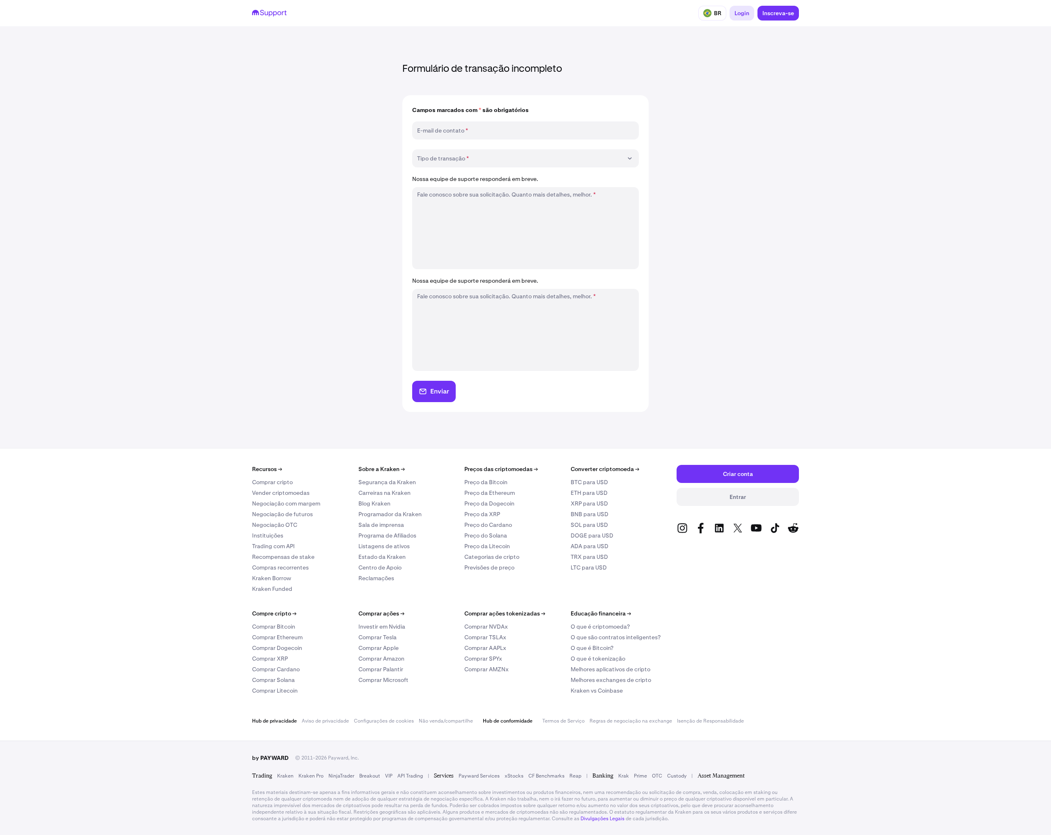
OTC (657, 776)
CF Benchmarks (546, 776)
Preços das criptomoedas (501, 469)
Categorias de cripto (491, 556)
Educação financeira (601, 613)
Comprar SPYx (483, 658)
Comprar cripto (272, 482)
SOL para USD (589, 524)
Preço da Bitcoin (485, 482)
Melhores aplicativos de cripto (610, 669)
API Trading (410, 776)
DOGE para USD (592, 535)
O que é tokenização (598, 658)
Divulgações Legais (602, 818)
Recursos (267, 469)
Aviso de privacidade (325, 721)
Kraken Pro (311, 776)
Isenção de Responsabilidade (710, 721)
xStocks (514, 776)
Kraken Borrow (271, 578)
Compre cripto (274, 613)
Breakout (369, 776)
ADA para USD (589, 546)
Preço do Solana (485, 535)
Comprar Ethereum (277, 637)
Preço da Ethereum (489, 492)
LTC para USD (589, 567)
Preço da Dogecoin (489, 503)
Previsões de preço (489, 567)
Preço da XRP (482, 514)
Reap (575, 776)
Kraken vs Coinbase (597, 690)
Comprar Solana (273, 680)
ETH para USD (589, 492)
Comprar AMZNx (486, 669)
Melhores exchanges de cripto (611, 680)
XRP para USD (589, 503)
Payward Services (479, 776)
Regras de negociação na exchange (631, 721)
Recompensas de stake (283, 556)
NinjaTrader (341, 776)
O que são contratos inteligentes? (616, 637)
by (270, 758)
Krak (623, 776)
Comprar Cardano (276, 669)
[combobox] (519, 158)
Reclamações (376, 578)
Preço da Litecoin (487, 546)
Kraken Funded (272, 589)
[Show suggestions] (630, 158)
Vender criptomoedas (281, 492)
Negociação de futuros (282, 514)
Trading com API (273, 546)
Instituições (267, 535)
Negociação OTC (274, 524)
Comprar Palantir (380, 669)
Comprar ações (381, 613)
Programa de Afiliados (387, 535)
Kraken (285, 776)
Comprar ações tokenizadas (504, 613)
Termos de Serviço (563, 721)
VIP (388, 776)
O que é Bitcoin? (592, 648)
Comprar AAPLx (485, 648)
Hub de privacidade (274, 721)
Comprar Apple (378, 648)
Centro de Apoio (380, 567)
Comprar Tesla (377, 637)
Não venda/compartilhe (446, 721)
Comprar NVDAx (486, 626)
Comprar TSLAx (485, 637)
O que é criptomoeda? (600, 626)
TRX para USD (589, 556)
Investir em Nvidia (381, 626)
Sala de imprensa (381, 524)
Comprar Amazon (381, 658)
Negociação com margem (286, 503)
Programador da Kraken (390, 514)
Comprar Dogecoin (277, 648)
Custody (676, 776)
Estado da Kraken (382, 556)
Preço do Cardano (488, 524)
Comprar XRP (270, 658)
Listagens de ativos (384, 546)
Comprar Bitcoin (273, 626)
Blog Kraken (374, 503)
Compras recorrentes (280, 567)
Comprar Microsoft (383, 680)
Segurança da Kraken (387, 482)
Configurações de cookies (384, 721)
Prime (640, 776)
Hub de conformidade (507, 721)
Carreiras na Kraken (384, 492)
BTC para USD (589, 482)
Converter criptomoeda (605, 469)
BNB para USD (589, 514)
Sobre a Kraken (381, 469)
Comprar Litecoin (275, 690)
